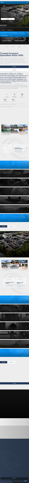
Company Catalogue (3, 456)
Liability (15, 474)
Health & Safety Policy (3, 474)
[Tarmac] (8, 46)
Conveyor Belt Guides (3, 458)
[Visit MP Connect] (22, 97)
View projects (14, 383)
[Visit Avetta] (7, 97)
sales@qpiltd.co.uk (3, 465)
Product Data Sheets (3, 457)
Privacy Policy (7, 474)
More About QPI (14, 66)
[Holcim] (26, 46)
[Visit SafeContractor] (14, 94)
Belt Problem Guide (11, 226)
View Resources (4, 226)
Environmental (10, 474)
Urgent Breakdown (13, 461)
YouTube (17, 468)
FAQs (1, 460)
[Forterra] (14, 46)
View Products (4, 21)
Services (18, 15)
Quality (13, 474)
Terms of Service (18, 474)
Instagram (7, 468)
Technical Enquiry (11, 362)
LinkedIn (11, 468)
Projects (18, 17)
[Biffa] (20, 46)
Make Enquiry (3, 362)
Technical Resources (3, 459)
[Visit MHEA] (22, 94)
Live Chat (12, 457)
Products (18, 14)
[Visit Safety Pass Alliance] (7, 94)
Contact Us (12, 456)
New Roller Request (13, 460)
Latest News (2, 461)
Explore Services (11, 21)
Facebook (14, 468)
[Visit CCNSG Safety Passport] (14, 97)
